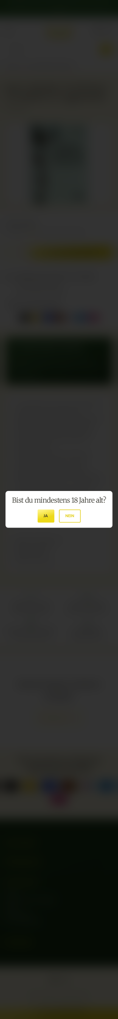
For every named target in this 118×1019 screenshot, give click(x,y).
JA (46, 516)
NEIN (69, 516)
